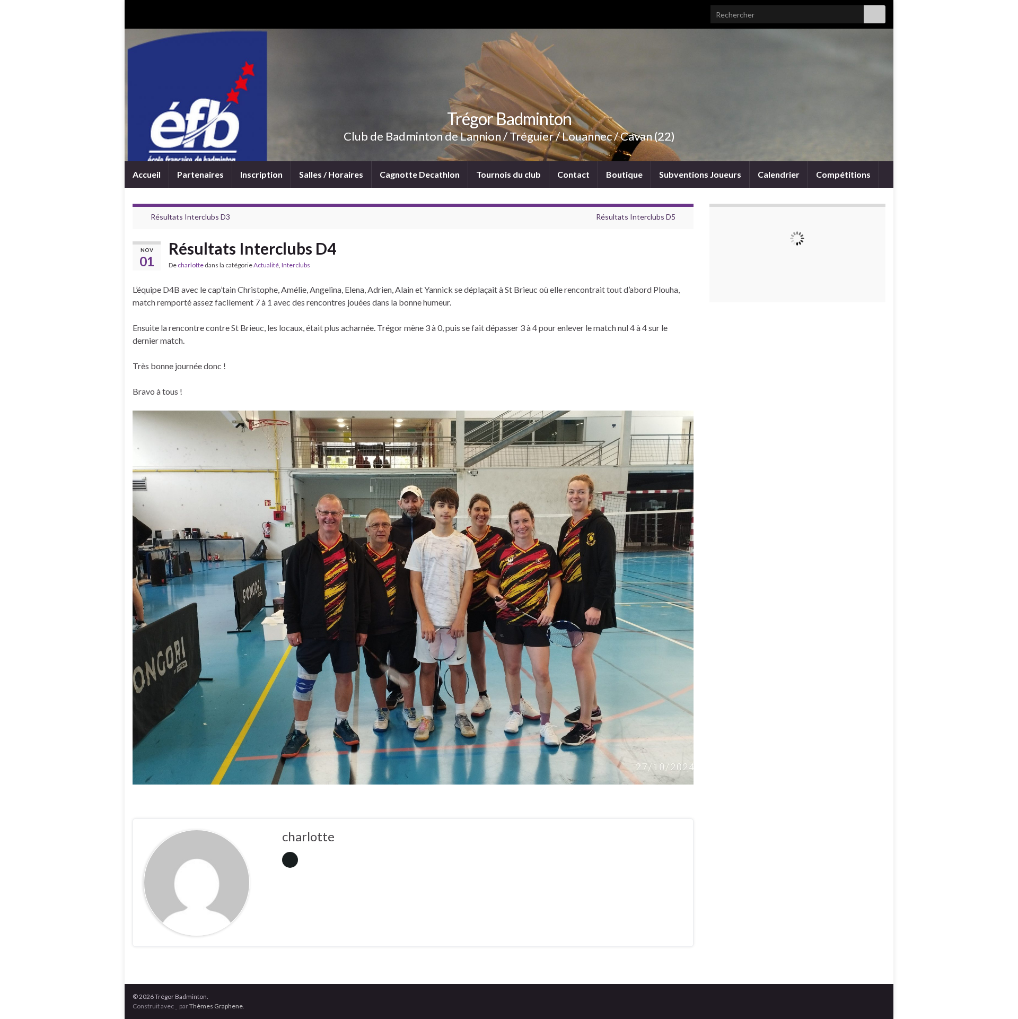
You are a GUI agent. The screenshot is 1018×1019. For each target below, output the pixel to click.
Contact (573, 174)
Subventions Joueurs (700, 174)
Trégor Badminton (509, 118)
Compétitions (843, 174)
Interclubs (296, 265)
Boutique (624, 174)
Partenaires (200, 174)
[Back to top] (994, 995)
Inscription (261, 174)
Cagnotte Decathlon (420, 174)
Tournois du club (508, 174)
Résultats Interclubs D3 (190, 216)
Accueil (147, 174)
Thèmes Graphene (216, 1006)
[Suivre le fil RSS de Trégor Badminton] (138, 11)
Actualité (266, 265)
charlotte (191, 265)
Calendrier (779, 174)
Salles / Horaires (331, 174)
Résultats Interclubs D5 (635, 216)
